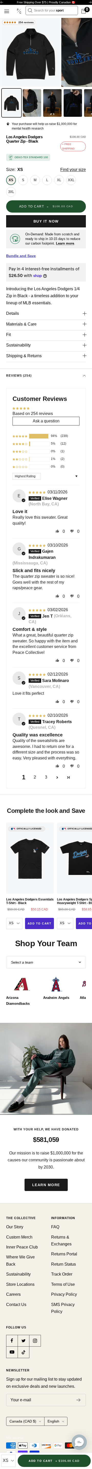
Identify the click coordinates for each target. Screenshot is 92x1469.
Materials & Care (21, 324)
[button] (20, 436)
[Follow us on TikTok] (23, 1352)
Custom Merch (19, 1237)
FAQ (55, 1227)
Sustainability (18, 345)
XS (11, 180)
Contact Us (16, 1304)
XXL (71, 180)
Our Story (14, 1227)
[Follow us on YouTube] (12, 1352)
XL (59, 180)
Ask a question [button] (46, 421)
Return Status (63, 1264)
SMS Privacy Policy (63, 1308)
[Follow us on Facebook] (12, 1340)
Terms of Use (63, 1284)
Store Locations (20, 1284)
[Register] (78, 1400)
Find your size (73, 169)
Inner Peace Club (22, 1247)
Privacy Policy (64, 1294)
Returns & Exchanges (61, 1240)
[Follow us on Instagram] (35, 1340)
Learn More (46, 1185)
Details (12, 313)
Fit (8, 334)
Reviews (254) (19, 375)
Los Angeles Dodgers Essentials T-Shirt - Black (30, 901)
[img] (38, 492)
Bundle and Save (21, 256)
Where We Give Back (20, 1260)
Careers (13, 1294)
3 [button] (46, 777)
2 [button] (35, 777)
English (53, 1421)
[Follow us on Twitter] (23, 1340)
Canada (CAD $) (22, 1421)
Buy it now (46, 221)
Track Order (61, 1274)
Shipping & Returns (24, 356)
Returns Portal (64, 1254)
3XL (11, 192)
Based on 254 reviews (33, 413)
